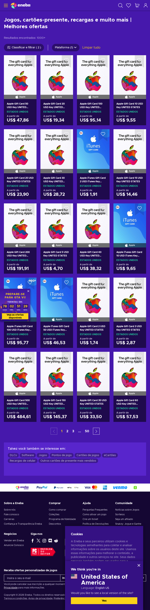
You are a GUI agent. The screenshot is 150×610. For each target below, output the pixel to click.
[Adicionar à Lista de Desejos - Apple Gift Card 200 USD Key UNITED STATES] (30, 209)
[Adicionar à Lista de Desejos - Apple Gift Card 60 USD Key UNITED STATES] (139, 358)
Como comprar (57, 510)
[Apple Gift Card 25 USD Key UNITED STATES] (20, 146)
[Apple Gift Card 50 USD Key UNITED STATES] (20, 72)
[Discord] (50, 540)
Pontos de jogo (62, 455)
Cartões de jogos (88, 455)
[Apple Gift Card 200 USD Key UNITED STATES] (20, 220)
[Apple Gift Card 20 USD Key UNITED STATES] (56, 72)
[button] (96, 431)
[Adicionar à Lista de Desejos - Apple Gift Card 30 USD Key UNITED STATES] (66, 135)
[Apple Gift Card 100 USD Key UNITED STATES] (93, 72)
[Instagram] (44, 540)
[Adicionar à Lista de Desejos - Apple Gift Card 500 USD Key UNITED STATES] (30, 358)
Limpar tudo (91, 47)
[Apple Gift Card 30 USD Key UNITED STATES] (56, 146)
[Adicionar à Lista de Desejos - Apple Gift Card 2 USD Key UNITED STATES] (103, 284)
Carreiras (9, 519)
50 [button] (87, 431)
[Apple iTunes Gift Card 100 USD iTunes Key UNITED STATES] (20, 344)
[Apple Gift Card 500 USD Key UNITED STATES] (20, 369)
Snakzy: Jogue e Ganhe (128, 524)
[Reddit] (56, 540)
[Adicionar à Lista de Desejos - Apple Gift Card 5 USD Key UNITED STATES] (66, 209)
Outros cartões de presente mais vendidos (68, 460)
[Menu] (5, 5)
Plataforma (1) (64, 47)
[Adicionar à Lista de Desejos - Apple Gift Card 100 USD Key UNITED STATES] (103, 61)
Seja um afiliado (124, 519)
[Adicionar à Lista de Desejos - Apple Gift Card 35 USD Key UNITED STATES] (103, 358)
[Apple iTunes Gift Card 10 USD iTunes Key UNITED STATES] (129, 220)
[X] (38, 540)
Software (28, 455)
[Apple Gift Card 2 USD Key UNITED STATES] (93, 295)
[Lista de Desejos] (128, 5)
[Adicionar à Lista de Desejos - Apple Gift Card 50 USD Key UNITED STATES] (30, 61)
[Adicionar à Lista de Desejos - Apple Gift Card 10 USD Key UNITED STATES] (139, 61)
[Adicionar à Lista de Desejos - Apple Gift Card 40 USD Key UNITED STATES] (103, 209)
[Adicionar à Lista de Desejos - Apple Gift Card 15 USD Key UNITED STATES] (139, 135)
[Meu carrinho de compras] (137, 5)
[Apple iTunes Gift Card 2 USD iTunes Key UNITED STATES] (93, 146)
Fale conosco (11, 514)
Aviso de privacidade (40, 598)
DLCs (13, 455)
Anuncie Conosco (14, 545)
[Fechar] (139, 565)
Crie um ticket (90, 519)
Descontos (55, 524)
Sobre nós (9, 510)
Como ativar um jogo (94, 514)
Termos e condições (15, 598)
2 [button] (67, 431)
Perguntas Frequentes (95, 510)
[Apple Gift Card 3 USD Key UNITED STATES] (129, 295)
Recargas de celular (23, 460)
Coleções (54, 514)
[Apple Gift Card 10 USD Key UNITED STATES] (129, 72)
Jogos (43, 455)
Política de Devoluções (96, 524)
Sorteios (120, 514)
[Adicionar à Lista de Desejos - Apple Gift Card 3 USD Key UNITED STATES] (139, 284)
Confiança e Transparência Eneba (23, 524)
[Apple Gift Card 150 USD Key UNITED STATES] (56, 369)
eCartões (110, 455)
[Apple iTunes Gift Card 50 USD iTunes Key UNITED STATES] (56, 295)
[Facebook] (33, 540)
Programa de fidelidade (62, 519)
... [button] (79, 431)
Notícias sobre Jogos (127, 510)
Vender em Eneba (14, 540)
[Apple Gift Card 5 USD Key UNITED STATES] (56, 220)
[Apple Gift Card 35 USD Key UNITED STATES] (93, 369)
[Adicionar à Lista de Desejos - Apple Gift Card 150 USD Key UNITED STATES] (66, 358)
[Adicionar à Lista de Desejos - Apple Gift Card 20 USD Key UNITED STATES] (66, 61)
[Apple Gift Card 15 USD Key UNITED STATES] (129, 146)
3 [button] (73, 431)
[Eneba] (20, 5)
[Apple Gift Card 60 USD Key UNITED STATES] (129, 369)
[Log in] (145, 5)
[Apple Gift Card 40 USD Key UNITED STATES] (93, 220)
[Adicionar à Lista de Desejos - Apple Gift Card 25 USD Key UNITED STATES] (30, 135)
